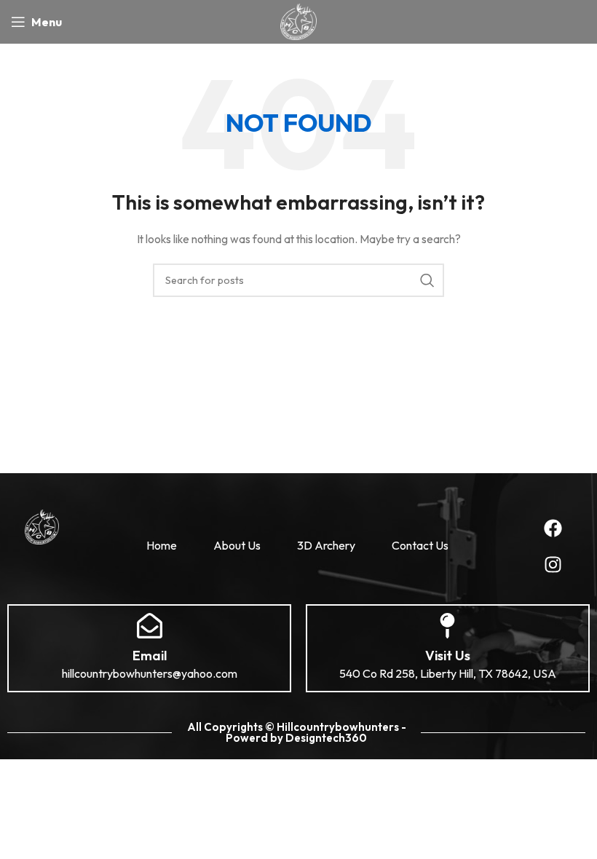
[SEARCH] (427, 280)
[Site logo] (298, 20)
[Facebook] (553, 528)
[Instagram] (553, 564)
